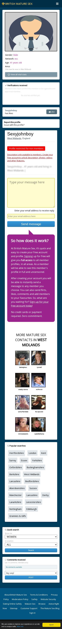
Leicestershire (33, 502)
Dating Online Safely (12, 603)
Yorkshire (37, 460)
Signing (28, 256)
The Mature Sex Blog (49, 608)
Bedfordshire (32, 481)
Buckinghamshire (35, 467)
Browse (42, 603)
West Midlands (14, 138)
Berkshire (14, 474)
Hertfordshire (16, 452)
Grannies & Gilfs (17, 515)
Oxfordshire (15, 467)
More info (20, 626)
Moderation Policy (20, 599)
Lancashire (14, 481)
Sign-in (32, 612)
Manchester (15, 495)
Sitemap (13, 608)
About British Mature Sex (15, 594)
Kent (43, 452)
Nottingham (15, 508)
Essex (24, 460)
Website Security (48, 599)
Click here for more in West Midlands (18, 69)
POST (31, 577)
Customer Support (29, 608)
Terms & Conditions (39, 594)
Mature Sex (30, 603)
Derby (45, 495)
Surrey (12, 460)
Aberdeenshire (17, 488)
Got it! (51, 625)
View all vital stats (18, 74)
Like (53, 111)
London (32, 452)
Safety (34, 599)
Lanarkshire (15, 502)
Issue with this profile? (14, 123)
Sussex (33, 488)
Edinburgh (31, 508)
